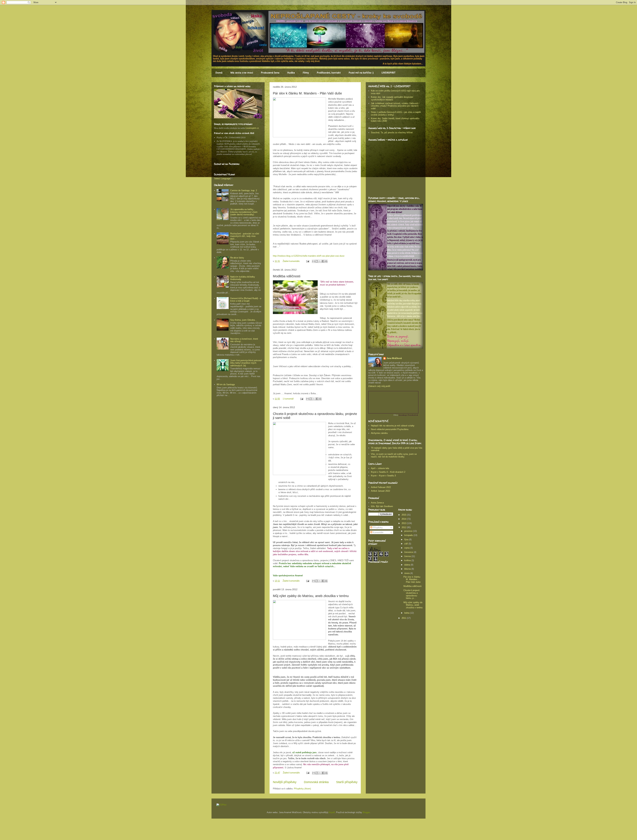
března (407, 569)
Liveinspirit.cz (252, 128)
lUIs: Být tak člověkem (382, 506)
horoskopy (403, 415)
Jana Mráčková (394, 358)
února (407, 573)
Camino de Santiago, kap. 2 (243, 190)
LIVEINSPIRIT (388, 73)
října (406, 539)
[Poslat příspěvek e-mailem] (307, 261)
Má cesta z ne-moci (241, 73)
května (407, 560)
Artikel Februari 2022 (381, 487)
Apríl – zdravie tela (380, 468)
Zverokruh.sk (413, 415)
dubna (407, 564)
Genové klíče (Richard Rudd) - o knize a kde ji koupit (245, 299)
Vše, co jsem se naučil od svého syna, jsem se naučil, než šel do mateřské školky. (394, 455)
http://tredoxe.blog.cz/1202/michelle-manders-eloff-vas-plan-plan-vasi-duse (308, 256)
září (406, 543)
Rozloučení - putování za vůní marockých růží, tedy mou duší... (244, 236)
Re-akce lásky (237, 257)
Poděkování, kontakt (329, 73)
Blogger (366, 812)
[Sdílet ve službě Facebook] (323, 261)
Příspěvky (377, 527)
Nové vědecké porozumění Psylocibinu (389, 429)
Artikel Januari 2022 (380, 491)
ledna (407, 613)
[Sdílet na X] (319, 261)
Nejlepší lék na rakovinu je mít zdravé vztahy (392, 425)
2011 (404, 618)
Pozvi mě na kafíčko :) (361, 73)
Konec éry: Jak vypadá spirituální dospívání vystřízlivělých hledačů (392, 98)
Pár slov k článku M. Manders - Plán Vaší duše (307, 93)
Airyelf (332, 812)
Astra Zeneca (377, 502)
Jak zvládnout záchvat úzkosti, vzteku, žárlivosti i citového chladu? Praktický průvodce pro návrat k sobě (395, 106)
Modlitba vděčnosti (286, 276)
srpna (407, 548)
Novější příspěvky (284, 782)
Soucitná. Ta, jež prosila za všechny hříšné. (392, 132)
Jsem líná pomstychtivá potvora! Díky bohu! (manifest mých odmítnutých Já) (246, 363)
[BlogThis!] (316, 261)
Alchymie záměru (379, 433)
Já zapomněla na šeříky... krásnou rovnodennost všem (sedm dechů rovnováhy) (243, 212)
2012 (404, 527)
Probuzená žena (270, 73)
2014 (404, 519)
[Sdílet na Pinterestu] (326, 261)
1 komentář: (289, 399)
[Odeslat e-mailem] (313, 261)
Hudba (291, 73)
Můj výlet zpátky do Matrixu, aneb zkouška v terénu (311, 596)
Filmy (306, 73)
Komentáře (377, 532)
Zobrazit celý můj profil (379, 386)
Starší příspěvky (346, 782)
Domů (218, 73)
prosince (408, 531)
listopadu (409, 535)
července (409, 552)
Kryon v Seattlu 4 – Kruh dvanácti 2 (388, 472)
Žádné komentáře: (292, 261)
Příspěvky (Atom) (302, 788)
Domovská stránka (316, 782)
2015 (404, 515)
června (407, 556)
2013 (404, 523)
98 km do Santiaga (226, 384)
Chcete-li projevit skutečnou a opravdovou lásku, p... (411, 594)
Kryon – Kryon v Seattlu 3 (383, 475)
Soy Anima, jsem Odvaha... (243, 320)
